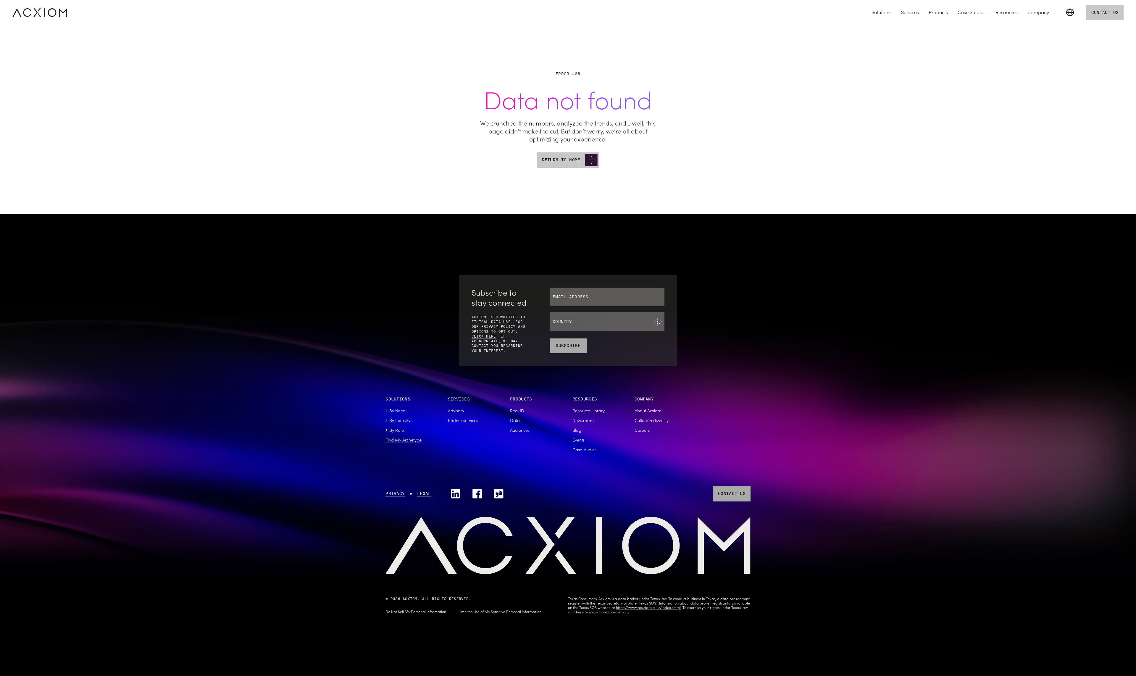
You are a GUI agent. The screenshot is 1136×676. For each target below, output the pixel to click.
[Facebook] (477, 494)
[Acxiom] (39, 12)
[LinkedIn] (455, 494)
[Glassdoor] (499, 494)
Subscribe (568, 345)
